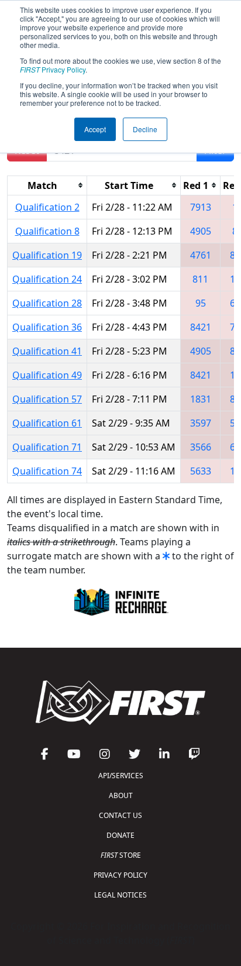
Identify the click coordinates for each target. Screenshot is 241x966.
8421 (200, 327)
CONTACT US (120, 815)
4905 (200, 231)
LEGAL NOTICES (120, 895)
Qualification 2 (47, 207)
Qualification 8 (47, 231)
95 (200, 303)
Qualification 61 (47, 423)
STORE (121, 855)
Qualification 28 (47, 303)
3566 (200, 447)
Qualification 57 (47, 399)
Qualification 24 (47, 279)
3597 (200, 423)
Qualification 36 (47, 327)
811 (200, 279)
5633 (200, 471)
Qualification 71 (47, 447)
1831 (200, 399)
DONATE (120, 835)
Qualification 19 (47, 255)
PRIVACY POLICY (120, 875)
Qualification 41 (47, 351)
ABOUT (121, 795)
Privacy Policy (52, 69)
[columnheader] (47, 185)
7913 (200, 207)
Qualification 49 (47, 375)
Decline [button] (145, 129)
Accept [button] (95, 129)
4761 (200, 255)
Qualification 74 (47, 471)
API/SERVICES (120, 776)
